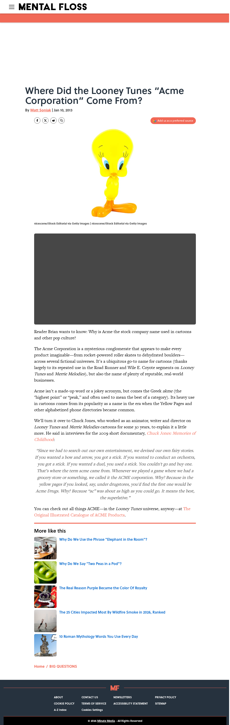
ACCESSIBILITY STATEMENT (130, 703)
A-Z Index (60, 710)
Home (39, 666)
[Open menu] (11, 6)
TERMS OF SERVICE (94, 703)
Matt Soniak (40, 110)
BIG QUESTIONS (63, 666)
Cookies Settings (92, 710)
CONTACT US (90, 697)
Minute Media (106, 721)
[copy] (61, 120)
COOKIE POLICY (64, 703)
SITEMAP (160, 703)
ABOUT (58, 697)
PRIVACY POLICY (165, 697)
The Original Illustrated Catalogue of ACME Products (112, 512)
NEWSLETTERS (122, 697)
